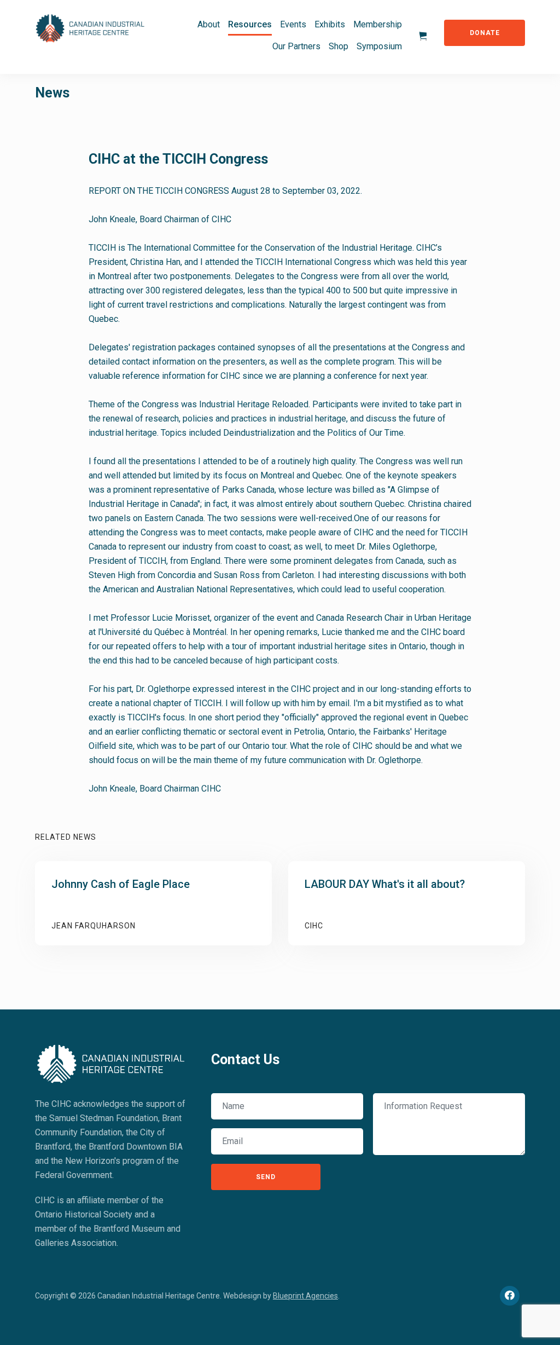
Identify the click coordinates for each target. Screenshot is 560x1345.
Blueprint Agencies (305, 1295)
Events (293, 24)
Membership (377, 24)
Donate (485, 33)
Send (266, 1177)
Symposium (379, 46)
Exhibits (329, 24)
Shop (338, 46)
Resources (250, 24)
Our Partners (296, 46)
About (208, 24)
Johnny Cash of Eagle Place (120, 884)
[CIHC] (111, 1062)
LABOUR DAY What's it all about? (385, 884)
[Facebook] (510, 1296)
